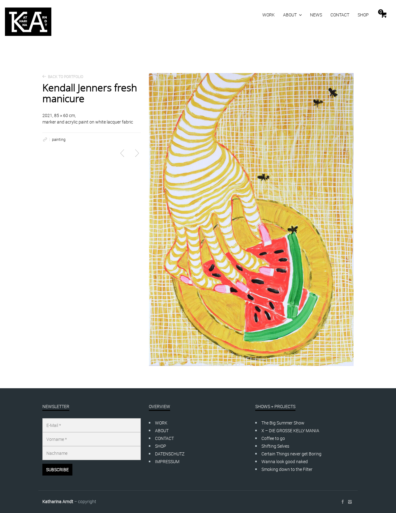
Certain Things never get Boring (291, 454)
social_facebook (342, 502)
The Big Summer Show (282, 423)
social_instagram (350, 502)
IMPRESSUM (167, 461)
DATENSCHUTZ (169, 454)
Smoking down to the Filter (286, 469)
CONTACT (339, 15)
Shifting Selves (275, 446)
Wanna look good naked (284, 461)
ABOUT (290, 15)
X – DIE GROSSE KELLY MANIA (290, 430)
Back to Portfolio (65, 76)
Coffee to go (273, 438)
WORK (268, 15)
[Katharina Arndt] (28, 21)
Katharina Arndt (57, 501)
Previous (122, 153)
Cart (381, 12)
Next (137, 153)
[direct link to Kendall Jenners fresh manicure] (44, 139)
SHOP (363, 15)
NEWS (316, 15)
